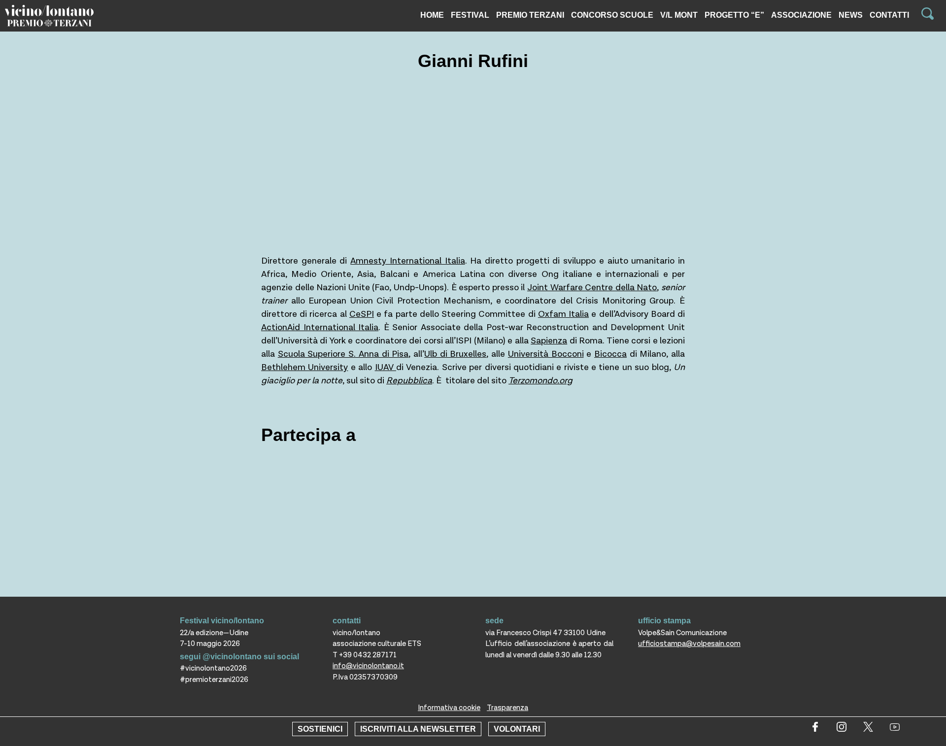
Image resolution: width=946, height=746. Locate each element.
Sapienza (549, 340)
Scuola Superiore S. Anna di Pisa (343, 354)
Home (432, 15)
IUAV (385, 367)
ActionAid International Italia (319, 327)
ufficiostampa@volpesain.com (689, 643)
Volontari (517, 729)
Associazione (801, 15)
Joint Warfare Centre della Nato (592, 287)
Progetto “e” (734, 15)
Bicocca (610, 354)
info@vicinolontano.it (368, 666)
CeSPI (361, 314)
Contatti (889, 15)
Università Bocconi (546, 354)
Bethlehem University (304, 367)
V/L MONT (679, 15)
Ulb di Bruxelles (455, 354)
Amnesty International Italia (407, 261)
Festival (470, 15)
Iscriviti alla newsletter (418, 729)
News (851, 15)
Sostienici (320, 729)
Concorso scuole (612, 15)
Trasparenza (507, 707)
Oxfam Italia (563, 314)
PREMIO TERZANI (530, 15)
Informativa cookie (449, 707)
